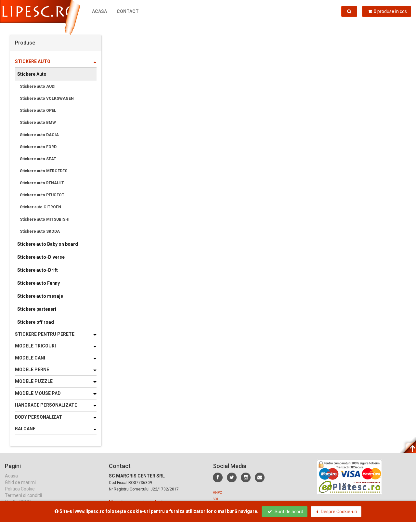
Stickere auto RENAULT (42, 183)
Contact (128, 11)
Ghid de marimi (20, 482)
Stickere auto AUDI (38, 86)
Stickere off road (35, 322)
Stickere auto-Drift (37, 270)
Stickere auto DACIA (39, 135)
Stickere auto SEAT (38, 159)
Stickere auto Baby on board (47, 244)
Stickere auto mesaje (40, 296)
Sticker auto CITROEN (40, 207)
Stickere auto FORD (38, 147)
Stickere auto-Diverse (41, 257)
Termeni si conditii (23, 495)
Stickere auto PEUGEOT (42, 195)
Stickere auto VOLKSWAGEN (47, 98)
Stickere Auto (31, 74)
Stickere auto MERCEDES (43, 171)
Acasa (99, 11)
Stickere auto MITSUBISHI (45, 219)
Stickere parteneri (36, 309)
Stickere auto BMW (38, 122)
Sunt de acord (288, 511)
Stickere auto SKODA (40, 231)
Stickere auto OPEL (38, 110)
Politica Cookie (20, 488)
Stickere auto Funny (38, 283)
